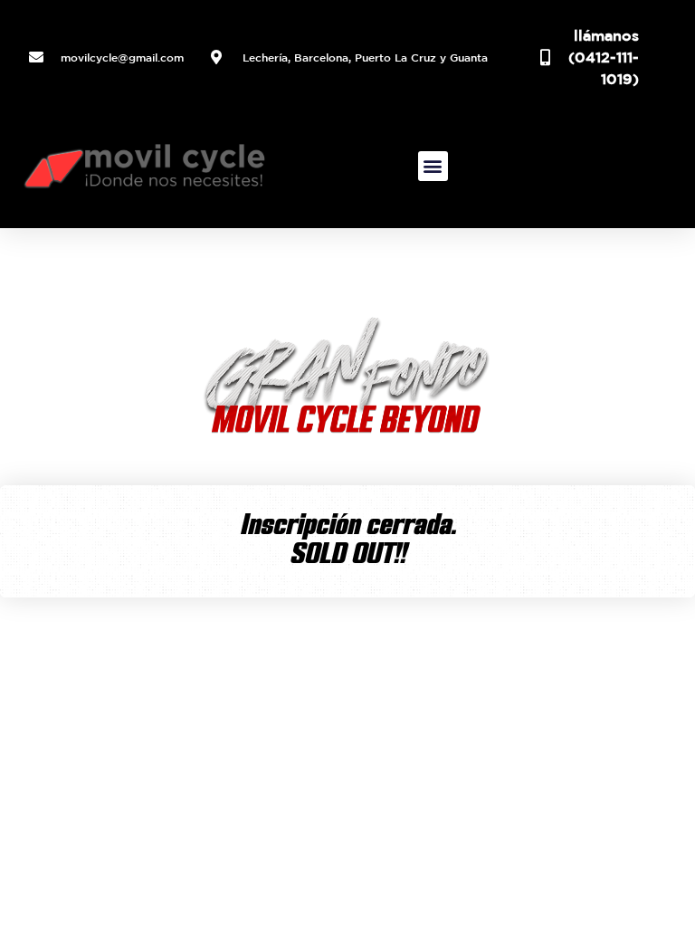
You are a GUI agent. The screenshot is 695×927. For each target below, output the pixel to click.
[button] (433, 166)
